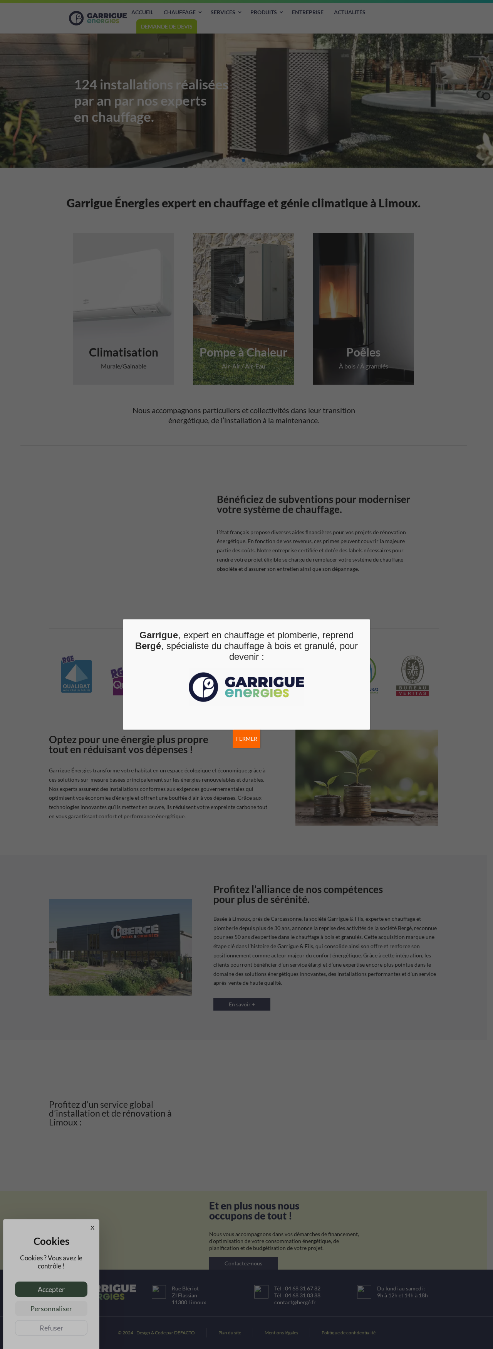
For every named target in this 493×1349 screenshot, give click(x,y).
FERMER (246, 738)
